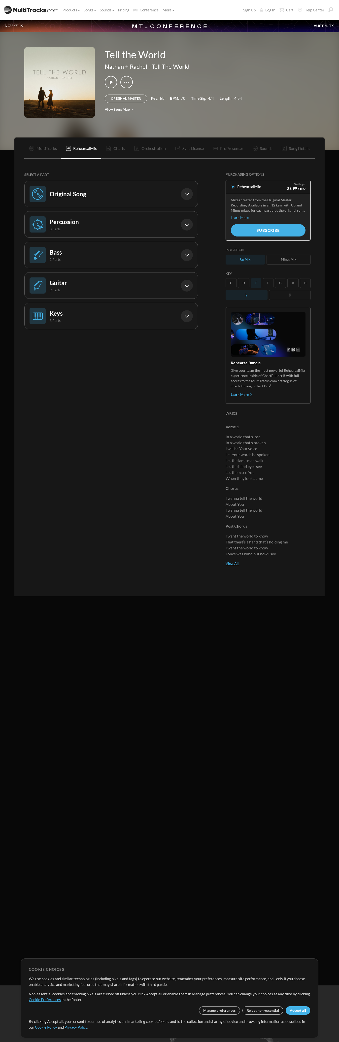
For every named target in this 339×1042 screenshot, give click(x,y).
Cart (290, 10)
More (167, 10)
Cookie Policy (46, 1027)
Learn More (240, 217)
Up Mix (245, 259)
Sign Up (249, 10)
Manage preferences (219, 1010)
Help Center (314, 10)
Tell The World (170, 66)
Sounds (105, 10)
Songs (88, 10)
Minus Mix (288, 259)
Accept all (298, 1010)
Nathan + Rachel (126, 66)
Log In (270, 10)
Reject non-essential (263, 1010)
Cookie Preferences (45, 999)
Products (70, 10)
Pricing (123, 10)
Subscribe (268, 230)
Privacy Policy (76, 1027)
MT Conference (146, 10)
